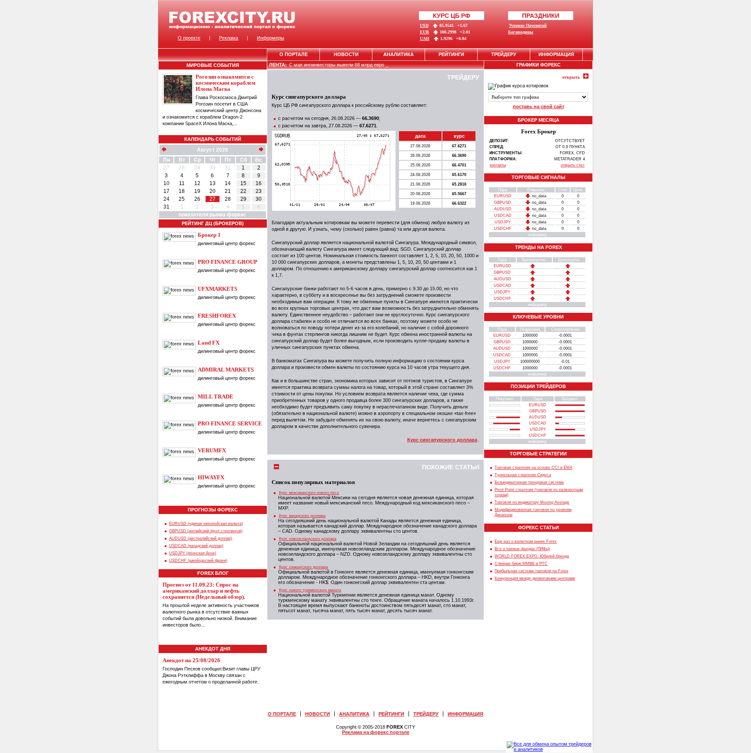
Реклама (228, 37)
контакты (498, 165)
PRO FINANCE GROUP (227, 262)
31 (228, 168)
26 (197, 199)
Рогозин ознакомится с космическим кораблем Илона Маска (226, 82)
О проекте (189, 37)
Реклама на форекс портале (375, 732)
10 (166, 183)
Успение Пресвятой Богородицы (527, 28)
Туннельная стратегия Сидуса (523, 475)
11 (182, 183)
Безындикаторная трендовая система (529, 482)
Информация (556, 54)
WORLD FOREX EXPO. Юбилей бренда (532, 556)
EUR (424, 32)
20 (212, 191)
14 (228, 183)
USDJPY (503, 222)
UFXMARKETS (217, 288)
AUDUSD (503, 209)
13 (212, 183)
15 (243, 183)
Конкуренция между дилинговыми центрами (535, 578)
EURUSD (503, 196)
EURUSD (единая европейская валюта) (206, 523)
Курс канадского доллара (302, 516)
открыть (571, 77)
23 (259, 191)
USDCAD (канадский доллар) (196, 546)
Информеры (270, 37)
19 (197, 191)
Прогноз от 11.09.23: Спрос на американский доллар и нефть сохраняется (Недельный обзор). (204, 590)
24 (166, 199)
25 (182, 199)
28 (182, 168)
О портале (293, 54)
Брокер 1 (209, 235)
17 (166, 191)
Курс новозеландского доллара (307, 539)
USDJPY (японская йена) (192, 553)
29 (197, 168)
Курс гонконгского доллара (303, 567)
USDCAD (503, 215)
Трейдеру (503, 54)
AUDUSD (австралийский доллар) (200, 538)
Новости (346, 54)
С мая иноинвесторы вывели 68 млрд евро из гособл (347, 64)
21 (228, 191)
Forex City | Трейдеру (232, 20)
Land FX (208, 342)
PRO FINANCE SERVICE (230, 423)
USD (424, 25)
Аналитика (398, 54)
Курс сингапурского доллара (442, 439)
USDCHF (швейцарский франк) (198, 560)
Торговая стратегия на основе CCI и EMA (533, 467)
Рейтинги (451, 54)
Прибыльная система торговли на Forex (531, 571)
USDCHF (503, 228)
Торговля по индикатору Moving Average (532, 502)
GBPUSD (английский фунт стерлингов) (206, 531)
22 (243, 191)
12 (197, 183)
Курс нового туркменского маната (310, 590)
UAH (424, 38)
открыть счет (573, 165)
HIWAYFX (211, 477)
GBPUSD (502, 202)
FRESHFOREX (217, 315)
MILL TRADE (215, 396)
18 (182, 191)
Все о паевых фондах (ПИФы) (522, 549)
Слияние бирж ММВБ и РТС (521, 563)
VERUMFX (212, 450)
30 (212, 168)
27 (166, 168)
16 (259, 183)
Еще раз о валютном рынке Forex (526, 541)
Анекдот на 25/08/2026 (191, 660)
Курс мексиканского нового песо (309, 493)
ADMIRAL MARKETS (226, 369)
